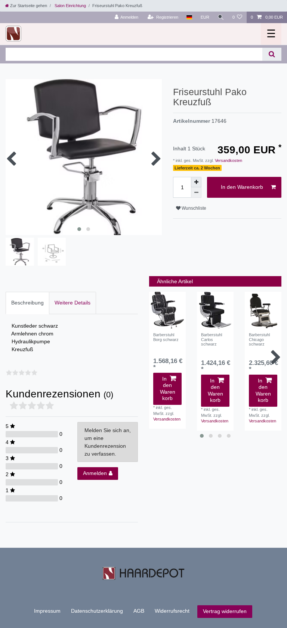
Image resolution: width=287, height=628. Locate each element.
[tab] (27, 303)
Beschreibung (27, 303)
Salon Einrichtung (69, 5)
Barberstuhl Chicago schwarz (259, 339)
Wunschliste (193, 208)
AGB (138, 611)
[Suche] (220, 17)
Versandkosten (228, 160)
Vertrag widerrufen (225, 611)
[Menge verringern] (196, 192)
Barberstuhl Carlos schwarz (211, 339)
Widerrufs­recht (172, 611)
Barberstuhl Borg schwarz (166, 336)
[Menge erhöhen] (196, 182)
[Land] (189, 17)
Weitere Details (72, 303)
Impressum (47, 611)
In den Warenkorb (242, 187)
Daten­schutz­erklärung (97, 611)
